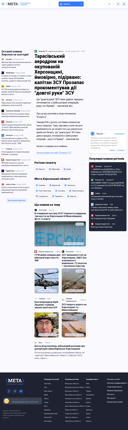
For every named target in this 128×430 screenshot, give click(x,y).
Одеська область (70, 417)
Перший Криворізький (71, 300)
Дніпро (88, 398)
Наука (46, 398)
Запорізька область (70, 402)
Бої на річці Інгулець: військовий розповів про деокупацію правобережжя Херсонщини (59, 347)
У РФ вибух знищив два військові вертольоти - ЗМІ (47, 258)
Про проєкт (111, 398)
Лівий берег (10, 73)
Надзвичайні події (49, 413)
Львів (88, 406)
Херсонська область (56, 51)
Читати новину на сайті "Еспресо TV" (53, 152)
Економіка (48, 421)
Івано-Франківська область (70, 406)
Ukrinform (9, 135)
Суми (104, 193)
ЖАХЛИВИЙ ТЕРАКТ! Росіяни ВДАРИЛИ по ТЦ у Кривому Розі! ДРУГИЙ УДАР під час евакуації (107, 185)
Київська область (70, 410)
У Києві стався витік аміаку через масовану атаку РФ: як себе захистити (106, 208)
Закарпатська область (70, 398)
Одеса (114, 215)
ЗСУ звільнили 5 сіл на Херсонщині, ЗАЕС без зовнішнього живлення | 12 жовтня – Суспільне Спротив (74, 260)
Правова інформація (112, 390)
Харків (88, 391)
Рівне (88, 387)
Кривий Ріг (108, 166)
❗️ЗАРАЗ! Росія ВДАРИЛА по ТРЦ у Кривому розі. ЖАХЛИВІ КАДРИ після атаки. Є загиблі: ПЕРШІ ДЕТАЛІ (106, 171)
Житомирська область (70, 395)
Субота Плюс (11, 184)
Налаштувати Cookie (115, 402)
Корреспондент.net (13, 160)
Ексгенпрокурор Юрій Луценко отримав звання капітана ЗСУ (46, 305)
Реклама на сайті (112, 379)
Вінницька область (70, 383)
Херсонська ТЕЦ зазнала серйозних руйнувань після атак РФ (16, 104)
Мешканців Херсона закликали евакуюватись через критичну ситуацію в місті (14, 176)
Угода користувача (112, 387)
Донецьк (89, 410)
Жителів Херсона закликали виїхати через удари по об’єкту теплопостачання (16, 64)
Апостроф (42, 210)
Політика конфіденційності (112, 383)
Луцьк (88, 413)
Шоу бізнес (48, 391)
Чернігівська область (70, 421)
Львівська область (70, 413)
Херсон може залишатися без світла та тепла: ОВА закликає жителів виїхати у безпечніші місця (17, 127)
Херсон (51, 210)
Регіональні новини (25, 4)
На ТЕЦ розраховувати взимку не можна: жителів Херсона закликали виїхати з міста (16, 91)
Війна (46, 395)
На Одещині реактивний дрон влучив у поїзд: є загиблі (107, 197)
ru (113, 4)
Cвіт (45, 387)
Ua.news (9, 59)
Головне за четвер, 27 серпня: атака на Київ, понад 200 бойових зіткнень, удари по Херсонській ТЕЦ (16, 78)
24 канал (9, 122)
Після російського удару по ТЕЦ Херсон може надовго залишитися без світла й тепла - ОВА (16, 140)
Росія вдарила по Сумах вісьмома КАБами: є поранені (15, 153)
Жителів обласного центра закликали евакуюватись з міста (15, 164)
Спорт (46, 402)
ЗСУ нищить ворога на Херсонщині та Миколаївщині (74, 307)
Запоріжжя (90, 395)
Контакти (110, 394)
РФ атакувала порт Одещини (103, 218)
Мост (41, 343)
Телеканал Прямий (13, 111)
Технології (48, 417)
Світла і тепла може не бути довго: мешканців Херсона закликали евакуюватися (16, 189)
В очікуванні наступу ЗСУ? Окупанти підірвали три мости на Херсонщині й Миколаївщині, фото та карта (60, 216)
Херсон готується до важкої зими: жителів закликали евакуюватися (16, 115)
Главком (9, 149)
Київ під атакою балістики (101, 227)
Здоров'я (47, 410)
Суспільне (70, 251)
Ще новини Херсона (16, 200)
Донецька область (70, 391)
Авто (46, 406)
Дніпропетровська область (70, 387)
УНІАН (8, 86)
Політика (47, 383)
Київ (48, 299)
